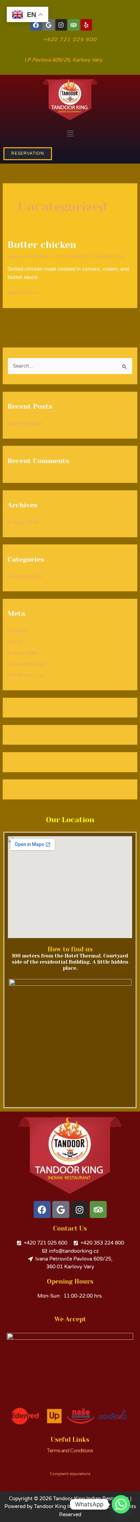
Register (17, 630)
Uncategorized (73, 256)
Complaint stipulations (70, 1474)
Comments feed (26, 664)
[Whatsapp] (121, 1504)
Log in (14, 642)
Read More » (22, 292)
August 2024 (22, 522)
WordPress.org (25, 675)
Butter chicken (41, 244)
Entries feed (21, 653)
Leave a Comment (29, 256)
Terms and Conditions (70, 1451)
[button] (70, 133)
